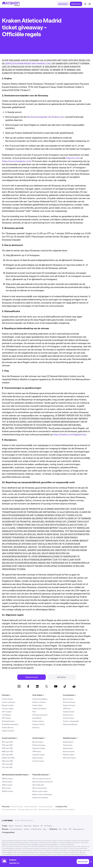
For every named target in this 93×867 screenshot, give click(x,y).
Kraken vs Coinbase (40, 797)
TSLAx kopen (7, 782)
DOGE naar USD (8, 758)
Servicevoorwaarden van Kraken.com (45, 116)
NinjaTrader (27, 826)
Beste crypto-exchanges (42, 794)
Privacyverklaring (17, 807)
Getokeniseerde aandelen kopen (15, 775)
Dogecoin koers (69, 705)
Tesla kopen (67, 745)
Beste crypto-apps (39, 791)
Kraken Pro (18, 826)
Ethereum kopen (38, 745)
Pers (34, 712)
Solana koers (68, 715)
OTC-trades (6, 712)
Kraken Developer (39, 708)
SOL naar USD (7, 755)
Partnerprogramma (39, 715)
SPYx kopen (6, 788)
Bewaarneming (78, 829)
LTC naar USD (7, 767)
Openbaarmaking (44, 810)
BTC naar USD (7, 742)
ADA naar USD (7, 761)
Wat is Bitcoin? (38, 785)
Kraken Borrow (7, 727)
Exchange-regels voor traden (27, 810)
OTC (70, 829)
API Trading (6, 718)
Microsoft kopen (69, 758)
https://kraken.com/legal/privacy (69, 434)
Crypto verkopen (8, 702)
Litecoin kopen (38, 761)
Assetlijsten (37, 718)
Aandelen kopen (70, 738)
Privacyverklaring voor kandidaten (63, 810)
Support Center (38, 724)
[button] (91, 862)
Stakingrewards (8, 721)
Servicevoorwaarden (9, 810)
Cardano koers (68, 712)
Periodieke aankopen (10, 724)
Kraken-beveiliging (39, 699)
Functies (6, 695)
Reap (44, 829)
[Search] (85, 4)
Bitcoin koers (68, 699)
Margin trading (8, 705)
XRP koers (67, 708)
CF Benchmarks (36, 829)
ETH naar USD (7, 745)
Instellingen (6, 715)
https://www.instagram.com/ (16, 161)
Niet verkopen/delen (46, 807)
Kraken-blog (37, 705)
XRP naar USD (7, 748)
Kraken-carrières (39, 702)
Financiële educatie (41, 775)
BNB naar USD (7, 751)
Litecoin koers (68, 718)
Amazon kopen (69, 751)
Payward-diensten (16, 829)
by (7, 820)
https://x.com (73, 158)
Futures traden (8, 708)
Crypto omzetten (9, 738)
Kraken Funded (8, 731)
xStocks (26, 829)
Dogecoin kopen (38, 748)
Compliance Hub (61, 807)
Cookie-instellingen (30, 807)
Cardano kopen (38, 755)
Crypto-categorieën (71, 721)
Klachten (35, 727)
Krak (60, 829)
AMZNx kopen (7, 791)
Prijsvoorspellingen (70, 724)
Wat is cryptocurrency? (41, 778)
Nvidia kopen (68, 742)
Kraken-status (38, 721)
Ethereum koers (69, 702)
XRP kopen (36, 751)
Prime (65, 829)
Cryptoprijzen (69, 695)
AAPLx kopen (7, 785)
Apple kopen (68, 748)
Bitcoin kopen (37, 742)
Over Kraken (38, 695)
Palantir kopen (68, 755)
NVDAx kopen (7, 778)
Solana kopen (37, 758)
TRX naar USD (7, 764)
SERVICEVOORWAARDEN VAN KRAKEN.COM (27, 63)
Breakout (36, 826)
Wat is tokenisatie (39, 788)
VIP (42, 826)
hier (35, 845)
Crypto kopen (7, 699)
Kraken (11, 826)
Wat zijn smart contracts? (42, 782)
